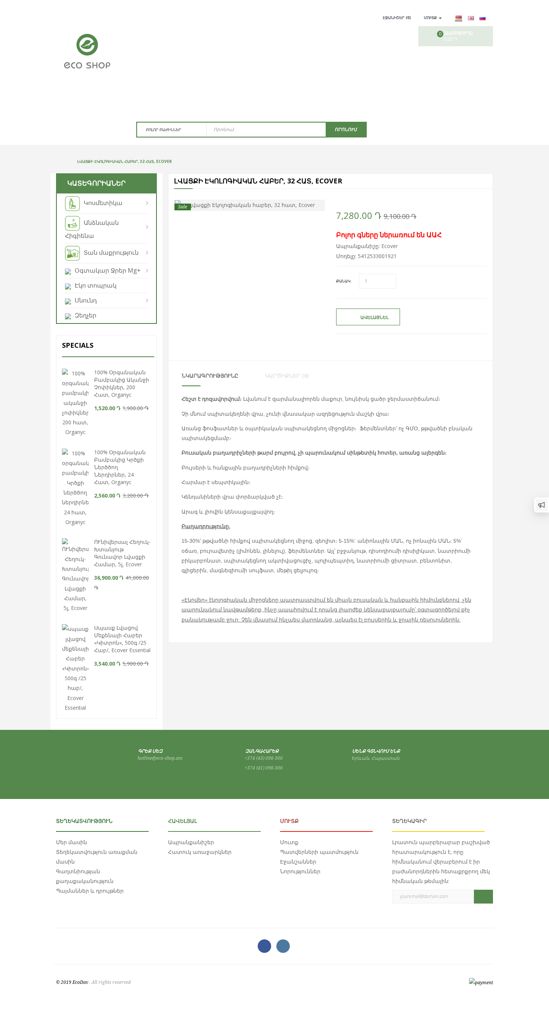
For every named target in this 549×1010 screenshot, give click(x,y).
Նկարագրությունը (210, 375)
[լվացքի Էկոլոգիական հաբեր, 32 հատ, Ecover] (249, 205)
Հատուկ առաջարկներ (200, 851)
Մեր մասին (71, 842)
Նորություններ (300, 871)
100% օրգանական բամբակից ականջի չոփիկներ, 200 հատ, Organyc (121, 383)
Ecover (389, 246)
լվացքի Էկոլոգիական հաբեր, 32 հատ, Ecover (124, 161)
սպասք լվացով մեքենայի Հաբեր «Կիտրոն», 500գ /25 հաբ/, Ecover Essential (122, 639)
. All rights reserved (110, 982)
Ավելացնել (374, 317)
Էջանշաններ (298, 861)
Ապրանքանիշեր (191, 842)
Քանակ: (343, 281)
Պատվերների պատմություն (319, 851)
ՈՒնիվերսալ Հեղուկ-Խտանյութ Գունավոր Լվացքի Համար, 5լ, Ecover (122, 553)
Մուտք (289, 842)
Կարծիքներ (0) (287, 375)
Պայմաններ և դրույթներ (90, 890)
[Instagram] (283, 946)
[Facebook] (264, 946)
